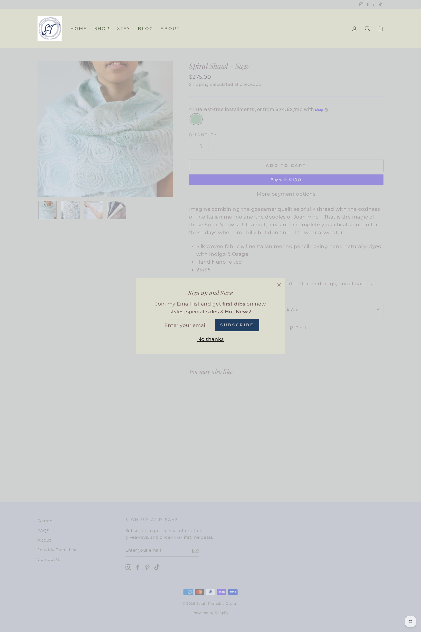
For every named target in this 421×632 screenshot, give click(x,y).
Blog (145, 28)
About (170, 28)
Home (78, 28)
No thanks (210, 339)
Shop (102, 28)
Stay (124, 28)
